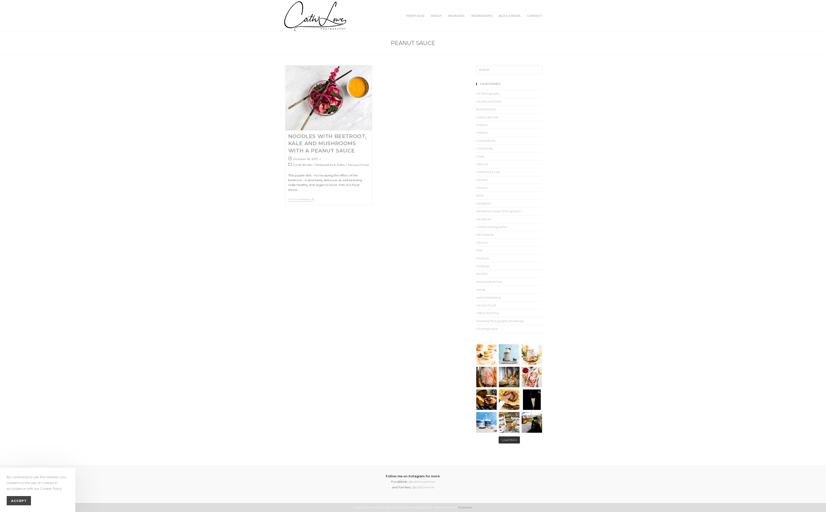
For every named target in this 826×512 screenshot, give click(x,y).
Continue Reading (301, 199)
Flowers (481, 187)
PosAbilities (465, 507)
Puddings (482, 266)
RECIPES (482, 273)
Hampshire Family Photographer (499, 211)
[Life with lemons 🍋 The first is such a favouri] (509, 377)
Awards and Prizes (488, 101)
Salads (480, 289)
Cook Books (302, 165)
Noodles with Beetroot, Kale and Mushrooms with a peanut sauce (327, 143)
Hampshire (483, 203)
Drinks (480, 156)
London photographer (492, 227)
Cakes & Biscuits (487, 117)
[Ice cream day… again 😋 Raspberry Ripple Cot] (532, 377)
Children (482, 125)
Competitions (485, 140)
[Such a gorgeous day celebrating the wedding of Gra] (486, 377)
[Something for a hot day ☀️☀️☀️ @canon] (509, 354)
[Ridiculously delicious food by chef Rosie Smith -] (509, 422)
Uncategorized (487, 328)
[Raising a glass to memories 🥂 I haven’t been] (532, 399)
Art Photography (487, 93)
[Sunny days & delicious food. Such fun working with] (486, 399)
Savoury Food (358, 165)
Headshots (483, 219)
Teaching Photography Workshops (500, 321)
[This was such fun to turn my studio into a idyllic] (532, 354)
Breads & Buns (486, 109)
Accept (19, 501)
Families (481, 180)
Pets (479, 250)
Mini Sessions (485, 234)
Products (482, 258)
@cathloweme (423, 487)
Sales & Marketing (488, 297)
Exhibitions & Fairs (488, 172)
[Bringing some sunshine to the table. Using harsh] (486, 354)
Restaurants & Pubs (330, 165)
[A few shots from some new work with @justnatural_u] (486, 422)
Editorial (482, 164)
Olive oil (481, 242)
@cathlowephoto (422, 482)
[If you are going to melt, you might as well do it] (509, 399)
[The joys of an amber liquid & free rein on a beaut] (532, 422)
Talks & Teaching (487, 313)
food (479, 195)
